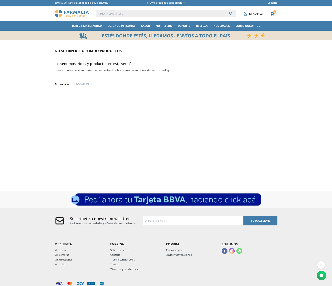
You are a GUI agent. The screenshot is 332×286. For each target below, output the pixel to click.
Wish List (60, 264)
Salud (145, 26)
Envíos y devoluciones (179, 254)
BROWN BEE (82, 84)
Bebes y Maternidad (87, 26)
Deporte (184, 26)
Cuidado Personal (121, 26)
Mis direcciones (64, 259)
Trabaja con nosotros (122, 259)
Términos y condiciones (124, 269)
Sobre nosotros (248, 26)
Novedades (221, 26)
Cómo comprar (174, 250)
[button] (231, 13)
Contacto (272, 2)
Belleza (202, 26)
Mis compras (62, 254)
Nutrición (164, 26)
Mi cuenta (60, 250)
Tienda (114, 264)
